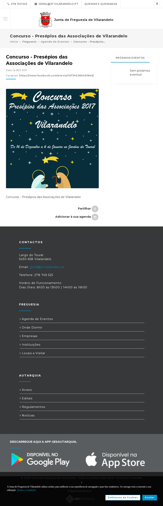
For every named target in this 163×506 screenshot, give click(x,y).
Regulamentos (33, 407)
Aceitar (149, 497)
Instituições (30, 344)
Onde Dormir (31, 327)
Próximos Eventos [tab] (130, 57)
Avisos (26, 390)
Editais (26, 398)
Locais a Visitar (33, 353)
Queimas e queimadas (100, 3)
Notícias (28, 415)
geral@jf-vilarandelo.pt (58, 3)
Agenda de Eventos (55, 41)
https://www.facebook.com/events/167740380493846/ (56, 75)
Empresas (29, 336)
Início (14, 41)
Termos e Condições (26, 490)
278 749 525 (18, 3)
